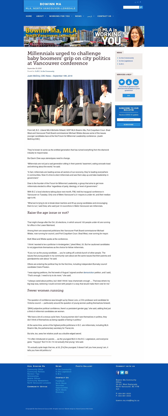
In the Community (47, 71)
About (40, 16)
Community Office (35, 369)
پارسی (89, 16)
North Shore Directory (61, 391)
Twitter (122, 372)
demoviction (89, 272)
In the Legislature (126, 61)
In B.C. (37, 71)
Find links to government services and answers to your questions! (129, 88)
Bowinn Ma (50, 4)
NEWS (78, 16)
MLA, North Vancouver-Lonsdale (51, 8)
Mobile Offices (33, 378)
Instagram (126, 372)
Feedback (60, 381)
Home (29, 16)
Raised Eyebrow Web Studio (84, 409)
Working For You (59, 16)
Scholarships (33, 376)
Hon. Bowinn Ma (36, 366)
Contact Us (104, 16)
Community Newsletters (37, 380)
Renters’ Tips (33, 374)
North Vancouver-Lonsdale (39, 383)
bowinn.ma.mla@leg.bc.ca (127, 400)
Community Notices (36, 371)
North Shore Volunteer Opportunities (62, 385)
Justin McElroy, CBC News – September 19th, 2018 (49, 75)
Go (128, 95)
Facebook (118, 372)
